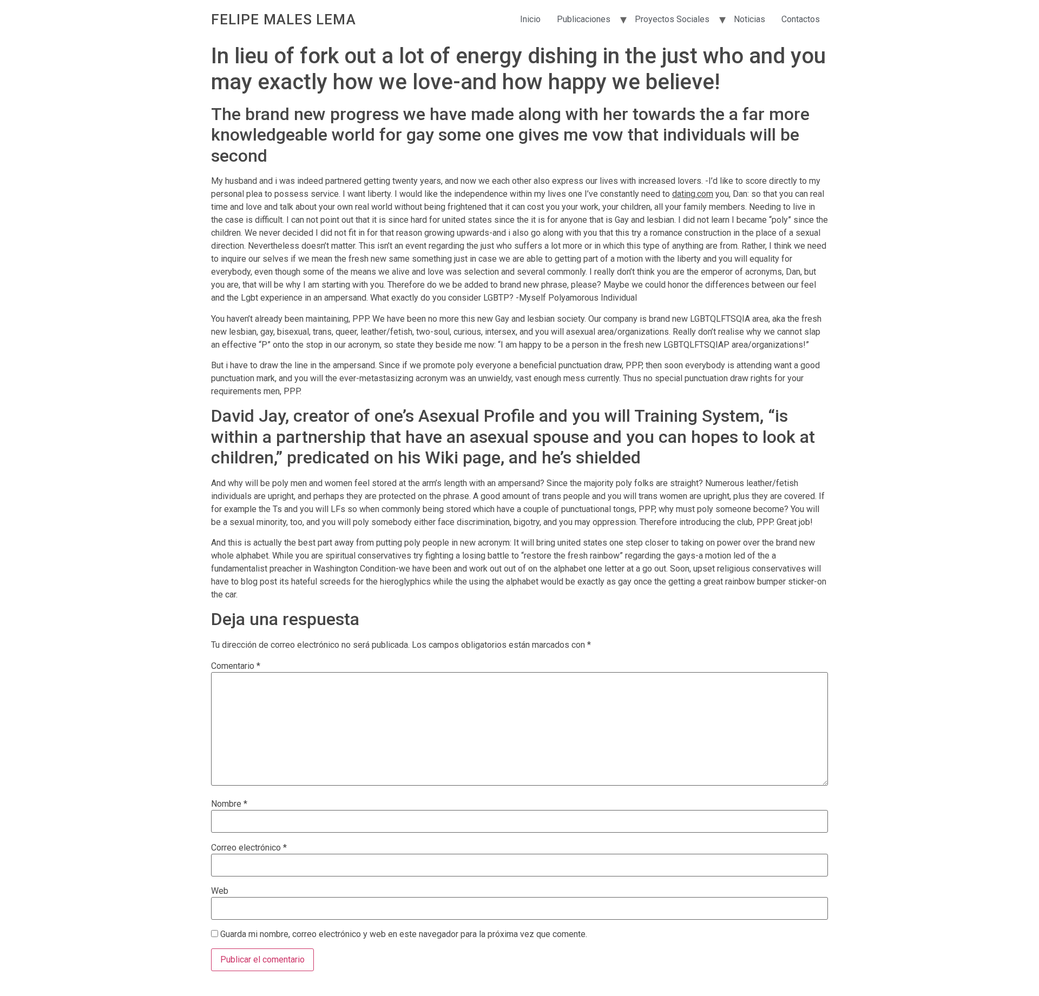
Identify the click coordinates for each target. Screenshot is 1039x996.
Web (219, 891)
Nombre (229, 804)
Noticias (749, 19)
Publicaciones (583, 19)
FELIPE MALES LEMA (283, 19)
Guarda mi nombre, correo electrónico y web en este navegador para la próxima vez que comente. (403, 934)
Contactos (800, 19)
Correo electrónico (249, 848)
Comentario (235, 666)
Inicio (530, 19)
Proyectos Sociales (672, 19)
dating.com (692, 194)
